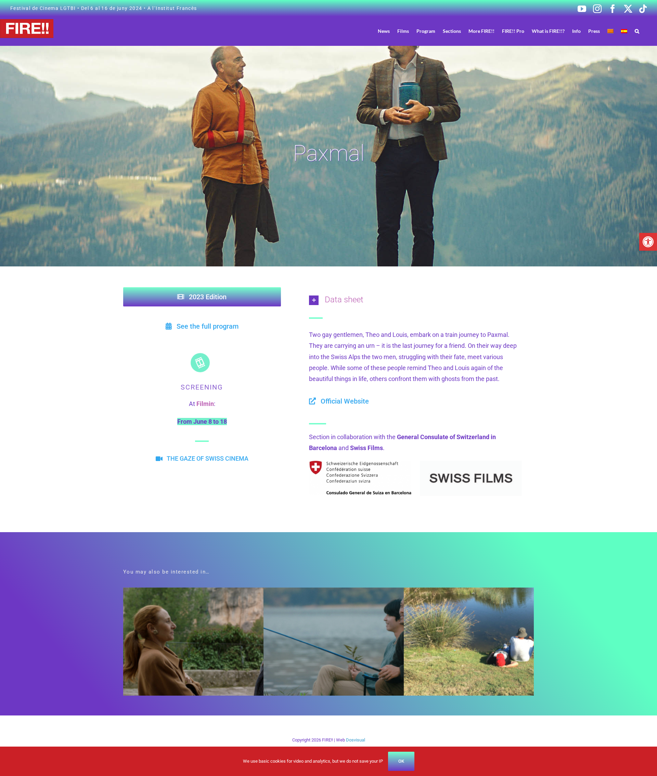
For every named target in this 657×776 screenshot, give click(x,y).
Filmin (205, 403)
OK (401, 761)
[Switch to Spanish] (624, 30)
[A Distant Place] (363, 592)
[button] (648, 242)
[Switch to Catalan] (610, 30)
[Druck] (471, 463)
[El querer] (223, 592)
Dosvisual (355, 739)
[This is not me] (504, 592)
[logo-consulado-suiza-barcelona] (360, 463)
